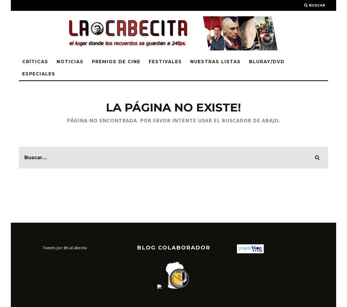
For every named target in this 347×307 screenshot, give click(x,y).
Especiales (38, 73)
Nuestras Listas (215, 61)
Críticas (35, 61)
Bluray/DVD (267, 61)
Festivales (165, 61)
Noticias (70, 61)
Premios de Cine (116, 61)
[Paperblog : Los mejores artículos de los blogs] (250, 251)
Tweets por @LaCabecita (65, 247)
